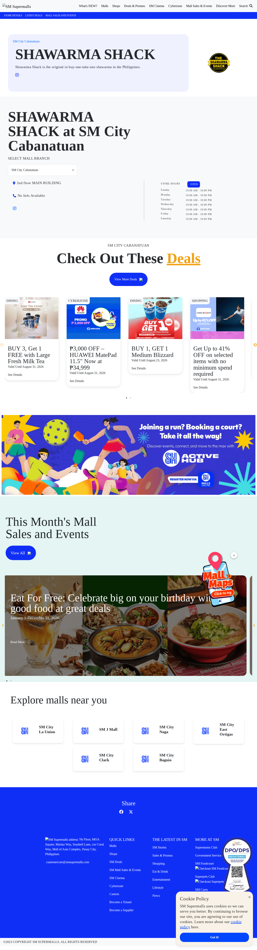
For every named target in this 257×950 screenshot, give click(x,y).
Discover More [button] (225, 6)
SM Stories (159, 847)
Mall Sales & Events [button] (199, 6)
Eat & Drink (160, 871)
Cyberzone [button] (175, 6)
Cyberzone (116, 886)
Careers (114, 894)
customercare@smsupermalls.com (67, 862)
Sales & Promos (162, 855)
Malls (112, 846)
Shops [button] (116, 6)
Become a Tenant (120, 902)
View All (18, 553)
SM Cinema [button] (156, 6)
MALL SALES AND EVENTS (61, 15)
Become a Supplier (121, 910)
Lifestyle (157, 887)
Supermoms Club (206, 847)
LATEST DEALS (33, 15)
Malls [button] (104, 6)
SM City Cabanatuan (26, 41)
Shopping (158, 863)
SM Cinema (117, 878)
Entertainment (161, 879)
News (156, 895)
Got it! (214, 937)
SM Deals (115, 862)
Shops (113, 854)
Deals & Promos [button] (134, 6)
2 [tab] (130, 398)
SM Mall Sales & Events (125, 870)
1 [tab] (126, 398)
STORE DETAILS (13, 15)
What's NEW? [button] (88, 6)
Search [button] (244, 6)
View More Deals (126, 279)
